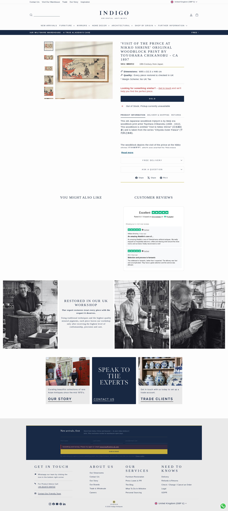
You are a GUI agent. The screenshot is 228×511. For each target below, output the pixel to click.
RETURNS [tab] (176, 115)
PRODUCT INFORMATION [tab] (133, 115)
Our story (60, 399)
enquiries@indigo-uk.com (109, 447)
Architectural (121, 25)
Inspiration (85, 2)
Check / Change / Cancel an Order (177, 485)
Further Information (171, 25)
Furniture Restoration (135, 477)
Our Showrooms (97, 473)
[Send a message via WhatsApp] (223, 506)
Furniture (66, 25)
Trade (64, 2)
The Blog (129, 485)
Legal (164, 489)
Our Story (74, 2)
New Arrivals (49, 25)
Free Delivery (152, 160)
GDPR (164, 493)
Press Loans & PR (134, 481)
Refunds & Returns (170, 481)
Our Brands (95, 485)
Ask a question (152, 169)
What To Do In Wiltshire (136, 489)
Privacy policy (140, 456)
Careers (93, 493)
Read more (127, 152)
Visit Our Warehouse (51, 2)
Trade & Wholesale (98, 488)
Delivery (165, 477)
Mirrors (82, 25)
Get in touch (165, 88)
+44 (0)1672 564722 (46, 487)
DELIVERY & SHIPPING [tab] (158, 115)
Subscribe (114, 451)
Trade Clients (157, 399)
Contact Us (35, 2)
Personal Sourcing (134, 493)
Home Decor (100, 25)
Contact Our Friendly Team (49, 493)
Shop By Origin (144, 25)
